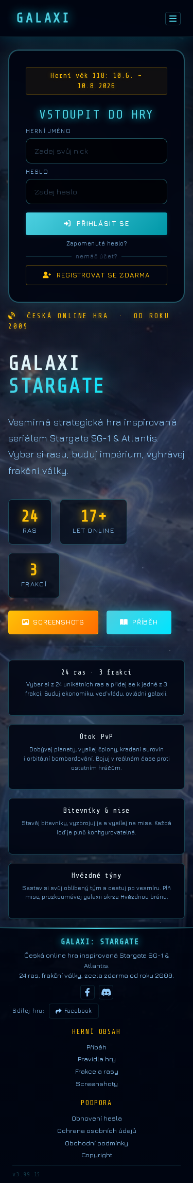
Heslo (37, 171)
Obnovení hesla (97, 1118)
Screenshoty (97, 1083)
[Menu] (173, 18)
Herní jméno (48, 131)
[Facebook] (87, 992)
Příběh (145, 622)
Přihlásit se (100, 223)
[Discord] (106, 992)
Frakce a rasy (96, 1071)
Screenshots (58, 622)
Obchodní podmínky (96, 1143)
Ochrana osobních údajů (96, 1130)
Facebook (78, 1010)
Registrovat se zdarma (100, 275)
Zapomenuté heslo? (96, 243)
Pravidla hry (97, 1059)
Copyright (96, 1155)
